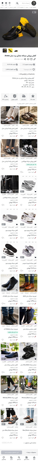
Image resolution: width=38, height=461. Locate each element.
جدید (27, 7)
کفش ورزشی (21, 158)
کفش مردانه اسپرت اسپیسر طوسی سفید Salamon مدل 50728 (29, 263)
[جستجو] (17, 3)
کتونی (16, 394)
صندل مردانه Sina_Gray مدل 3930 (10, 430)
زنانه (17, 125)
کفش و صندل (12, 7)
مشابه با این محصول (30, 443)
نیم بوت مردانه (20, 293)
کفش (6, 7)
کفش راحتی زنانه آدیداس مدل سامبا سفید (10, 129)
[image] (5, 50)
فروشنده (28, 64)
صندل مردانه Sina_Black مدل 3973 (28, 365)
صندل (35, 361)
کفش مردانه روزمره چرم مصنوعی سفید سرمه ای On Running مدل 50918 (11, 230)
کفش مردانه (29, 194)
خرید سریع (12, 136)
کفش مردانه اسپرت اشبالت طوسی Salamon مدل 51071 (28, 198)
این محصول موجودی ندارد (11, 452)
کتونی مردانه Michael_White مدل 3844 (10, 398)
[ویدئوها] (2, 3)
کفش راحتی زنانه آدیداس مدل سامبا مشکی (10, 161)
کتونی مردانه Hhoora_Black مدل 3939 (29, 398)
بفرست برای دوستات (18, 59)
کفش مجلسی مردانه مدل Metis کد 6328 (29, 329)
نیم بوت (8, 293)
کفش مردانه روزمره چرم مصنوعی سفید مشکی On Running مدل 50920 (11, 263)
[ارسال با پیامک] (28, 59)
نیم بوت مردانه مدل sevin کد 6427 (10, 296)
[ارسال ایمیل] (31, 59)
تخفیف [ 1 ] (21, 7)
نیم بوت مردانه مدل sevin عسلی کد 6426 (29, 296)
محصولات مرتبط (31, 452)
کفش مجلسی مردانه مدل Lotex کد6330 (11, 365)
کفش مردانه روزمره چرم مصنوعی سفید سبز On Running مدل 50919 (30, 230)
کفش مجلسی (29, 326)
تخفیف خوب (33, 7)
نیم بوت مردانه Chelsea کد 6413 (11, 329)
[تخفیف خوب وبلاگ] (9, 3)
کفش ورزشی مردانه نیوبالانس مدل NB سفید (10, 198)
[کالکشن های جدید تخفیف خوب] (6, 3)
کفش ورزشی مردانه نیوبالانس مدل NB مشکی (28, 161)
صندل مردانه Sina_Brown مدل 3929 (29, 430)
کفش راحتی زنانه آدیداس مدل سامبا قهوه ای (28, 129)
